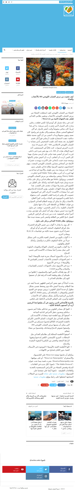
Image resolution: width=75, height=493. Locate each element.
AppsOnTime (13, 488)
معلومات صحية (40, 377)
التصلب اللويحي (60, 381)
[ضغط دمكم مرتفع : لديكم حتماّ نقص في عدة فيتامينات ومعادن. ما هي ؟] (65, 415)
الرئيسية (70, 50)
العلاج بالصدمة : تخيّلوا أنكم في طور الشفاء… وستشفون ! (12, 106)
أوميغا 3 (67, 381)
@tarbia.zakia (35, 460)
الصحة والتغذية (61, 92)
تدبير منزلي (29, 50)
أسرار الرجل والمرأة (41, 50)
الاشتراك (5, 197)
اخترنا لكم (12, 100)
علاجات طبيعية (52, 50)
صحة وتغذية (62, 50)
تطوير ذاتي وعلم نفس (19, 50)
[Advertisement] (37, 31)
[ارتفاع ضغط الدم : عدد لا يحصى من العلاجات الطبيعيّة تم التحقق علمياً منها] (35, 415)
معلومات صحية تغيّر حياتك (54, 374)
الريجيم (53, 381)
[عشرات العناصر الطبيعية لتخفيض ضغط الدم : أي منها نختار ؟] (50, 415)
